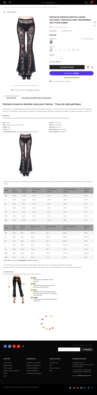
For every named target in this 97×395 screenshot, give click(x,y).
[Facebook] (5, 346)
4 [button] (18, 85)
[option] (26, 49)
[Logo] (48, 2)
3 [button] (16, 85)
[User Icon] (86, 2)
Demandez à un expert (32, 90)
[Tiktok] (23, 346)
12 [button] (32, 85)
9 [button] (27, 85)
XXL (73, 50)
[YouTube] (18, 346)
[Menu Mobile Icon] (5, 2)
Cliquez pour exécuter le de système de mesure (21, 260)
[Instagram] (9, 346)
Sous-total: (52, 61)
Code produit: (53, 31)
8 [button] (25, 85)
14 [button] (36, 85)
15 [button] (38, 85)
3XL (78, 50)
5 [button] (20, 85)
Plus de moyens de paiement (71, 77)
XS (51, 50)
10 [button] (29, 85)
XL (69, 50)
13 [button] (34, 85)
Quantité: (51, 55)
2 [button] (14, 85)
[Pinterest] (14, 346)
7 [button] (23, 85)
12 (52, 81)
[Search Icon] (10, 2)
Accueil (5, 7)
